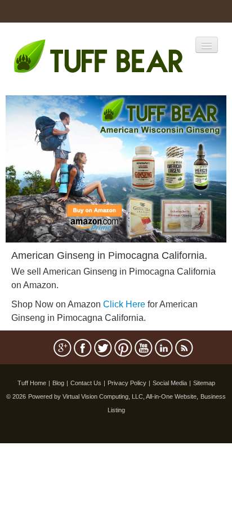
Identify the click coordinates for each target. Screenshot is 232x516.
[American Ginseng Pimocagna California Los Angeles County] (116, 167)
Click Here (124, 304)
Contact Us (85, 383)
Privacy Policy (127, 383)
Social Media (170, 383)
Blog (58, 383)
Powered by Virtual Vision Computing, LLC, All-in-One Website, (113, 396)
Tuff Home (31, 383)
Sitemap (204, 383)
